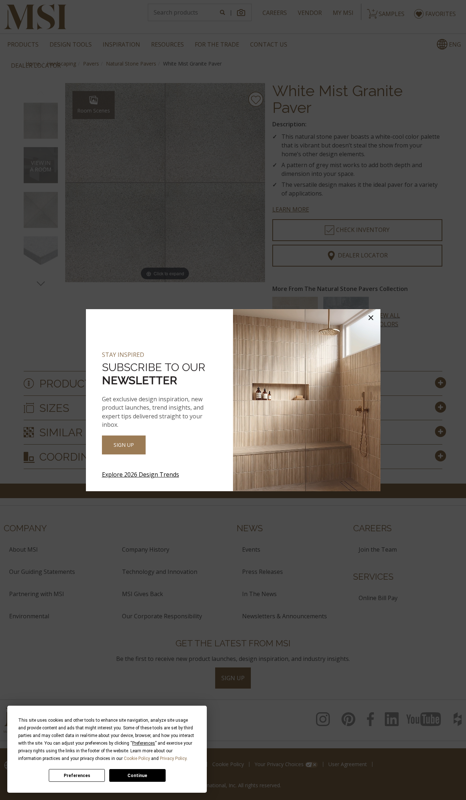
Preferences (77, 775)
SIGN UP (124, 444)
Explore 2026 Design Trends (140, 474)
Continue (137, 775)
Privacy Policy (173, 758)
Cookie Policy (137, 758)
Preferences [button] (143, 743)
